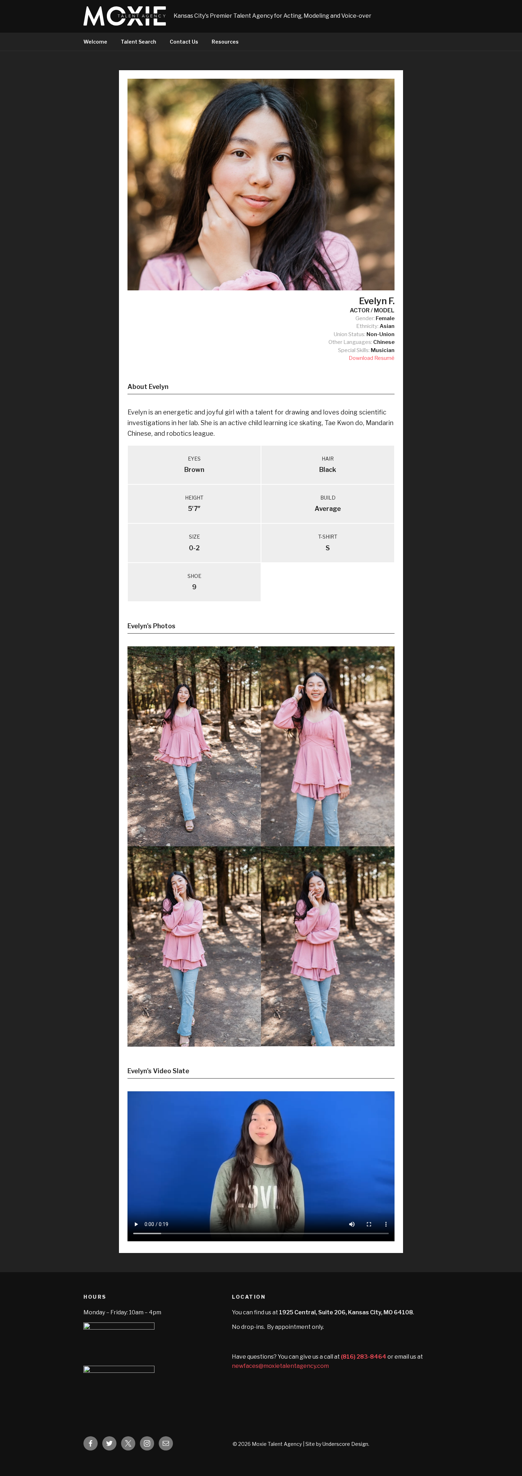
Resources (225, 42)
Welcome (95, 42)
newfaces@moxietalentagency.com (280, 1366)
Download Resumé (372, 358)
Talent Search (138, 42)
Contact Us (184, 42)
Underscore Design (345, 1444)
